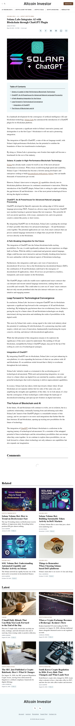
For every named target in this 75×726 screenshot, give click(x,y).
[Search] (4, 3)
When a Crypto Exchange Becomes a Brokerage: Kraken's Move (55, 621)
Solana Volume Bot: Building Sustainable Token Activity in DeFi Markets (52, 518)
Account (21, 714)
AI (18, 16)
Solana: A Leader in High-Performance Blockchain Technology (33, 92)
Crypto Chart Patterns (23, 9)
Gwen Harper (6, 635)
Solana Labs (29, 119)
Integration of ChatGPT (22, 105)
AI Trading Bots (7, 9)
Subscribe (68, 3)
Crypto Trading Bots (9, 513)
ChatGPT (24, 428)
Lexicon (28, 714)
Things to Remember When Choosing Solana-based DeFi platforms (50, 566)
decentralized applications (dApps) (41, 173)
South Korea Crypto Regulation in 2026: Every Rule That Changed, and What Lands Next (54, 672)
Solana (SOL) (11, 16)
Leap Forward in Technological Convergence (27, 102)
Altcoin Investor (37, 3)
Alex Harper (6, 528)
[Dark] (2, 4)
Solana (9, 164)
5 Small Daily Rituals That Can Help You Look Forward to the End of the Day (15, 622)
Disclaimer (35, 714)
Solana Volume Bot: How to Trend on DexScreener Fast (15, 517)
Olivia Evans (43, 529)
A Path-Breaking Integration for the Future (26, 98)
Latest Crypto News (27, 16)
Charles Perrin (44, 635)
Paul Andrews (43, 574)
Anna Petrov (11, 26)
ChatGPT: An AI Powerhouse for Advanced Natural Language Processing (37, 95)
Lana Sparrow (6, 684)
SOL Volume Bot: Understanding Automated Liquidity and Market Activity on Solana (17, 566)
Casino (4, 617)
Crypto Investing (53, 9)
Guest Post (43, 714)
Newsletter (66, 9)
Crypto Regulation (45, 617)
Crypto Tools (39, 9)
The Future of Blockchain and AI (23, 108)
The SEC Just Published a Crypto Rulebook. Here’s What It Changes (18, 671)
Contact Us (52, 714)
